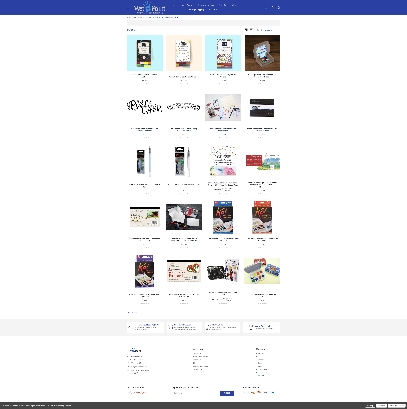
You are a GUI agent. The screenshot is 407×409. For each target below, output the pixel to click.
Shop (173, 5)
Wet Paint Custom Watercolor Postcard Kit (223, 130)
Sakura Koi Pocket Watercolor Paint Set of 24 (223, 240)
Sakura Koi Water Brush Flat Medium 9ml (144, 186)
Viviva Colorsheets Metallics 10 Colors (144, 76)
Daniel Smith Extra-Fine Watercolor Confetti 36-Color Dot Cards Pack (223, 184)
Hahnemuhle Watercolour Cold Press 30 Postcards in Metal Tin (184, 240)
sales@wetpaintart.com (139, 367)
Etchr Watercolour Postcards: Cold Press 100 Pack (262, 130)
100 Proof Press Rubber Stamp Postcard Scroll (184, 130)
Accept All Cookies (396, 405)
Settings (370, 405)
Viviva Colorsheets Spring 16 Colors (184, 77)
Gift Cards (261, 353)
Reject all (381, 405)
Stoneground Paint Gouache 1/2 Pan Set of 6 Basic (262, 76)
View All (261, 376)
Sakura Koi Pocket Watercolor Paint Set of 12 (144, 296)
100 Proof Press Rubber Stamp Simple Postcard (144, 130)
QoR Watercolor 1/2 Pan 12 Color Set (223, 294)
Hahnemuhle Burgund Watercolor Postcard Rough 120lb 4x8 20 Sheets (262, 185)
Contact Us (212, 10)
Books (260, 363)
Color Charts (187, 5)
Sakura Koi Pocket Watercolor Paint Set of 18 (262, 240)
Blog (234, 5)
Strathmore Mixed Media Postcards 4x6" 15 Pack (144, 240)
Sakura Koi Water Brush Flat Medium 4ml (184, 186)
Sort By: (260, 30)
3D (259, 357)
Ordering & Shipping (196, 10)
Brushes (261, 360)
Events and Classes (206, 5)
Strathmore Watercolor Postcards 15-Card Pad (184, 296)
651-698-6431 (135, 363)
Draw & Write (262, 369)
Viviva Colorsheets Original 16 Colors (223, 76)
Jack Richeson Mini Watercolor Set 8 (262, 296)
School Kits (223, 5)
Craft (260, 366)
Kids (259, 372)
